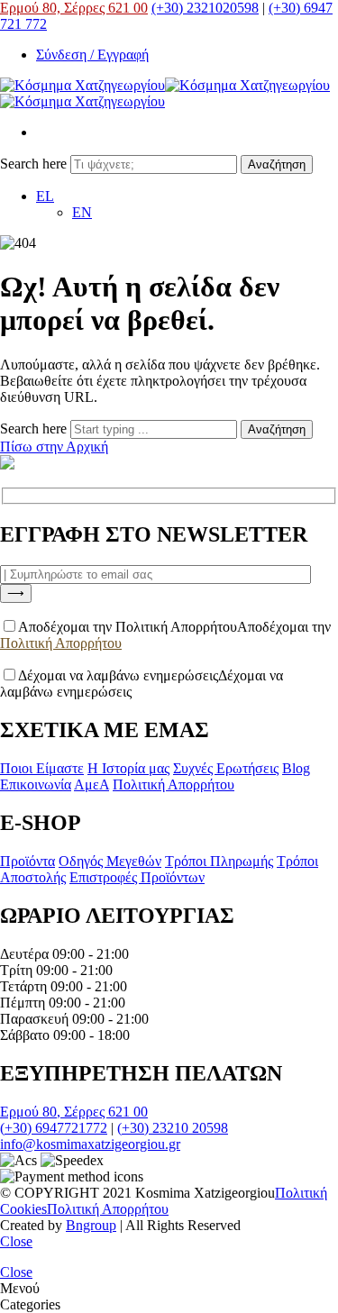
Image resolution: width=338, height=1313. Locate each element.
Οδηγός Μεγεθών (110, 861)
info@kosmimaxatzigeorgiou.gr (90, 1144)
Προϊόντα (27, 861)
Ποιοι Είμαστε (42, 768)
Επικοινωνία (35, 784)
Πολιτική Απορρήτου (61, 643)
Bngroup (91, 1225)
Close (16, 1241)
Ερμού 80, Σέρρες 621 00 (74, 7)
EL (45, 196)
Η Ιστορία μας (128, 768)
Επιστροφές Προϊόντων (137, 877)
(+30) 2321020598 (205, 7)
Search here (35, 163)
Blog (296, 768)
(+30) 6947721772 (53, 1127)
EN (82, 212)
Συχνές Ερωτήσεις (226, 768)
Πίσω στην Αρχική (54, 446)
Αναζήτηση (277, 164)
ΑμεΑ (91, 784)
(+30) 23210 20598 (172, 1127)
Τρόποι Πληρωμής (219, 861)
